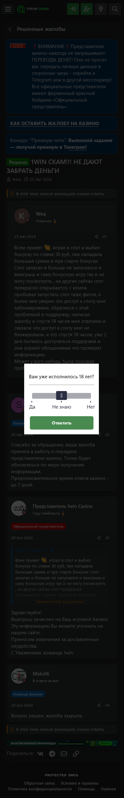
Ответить (62, 423)
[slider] (61, 395)
